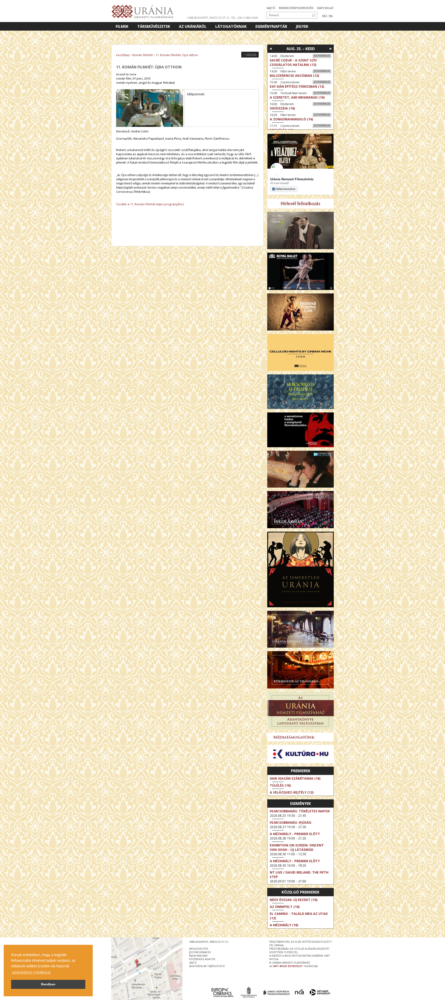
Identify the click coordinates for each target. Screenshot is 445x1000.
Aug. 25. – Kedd (300, 48)
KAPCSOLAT (325, 8)
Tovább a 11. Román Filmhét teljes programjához (150, 204)
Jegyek (302, 26)
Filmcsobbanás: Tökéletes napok (300, 811)
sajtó (193, 962)
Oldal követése (286, 189)
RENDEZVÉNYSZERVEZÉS (296, 8)
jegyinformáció (200, 952)
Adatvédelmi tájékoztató (207, 966)
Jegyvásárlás (322, 55)
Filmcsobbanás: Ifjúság (290, 822)
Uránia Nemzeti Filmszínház (292, 179)
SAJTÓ (271, 8)
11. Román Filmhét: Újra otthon (177, 55)
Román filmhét (142, 55)
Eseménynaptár (271, 26)
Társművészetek (153, 26)
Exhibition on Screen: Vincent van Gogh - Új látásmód (297, 847)
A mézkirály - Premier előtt (295, 834)
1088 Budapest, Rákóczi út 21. (208, 18)
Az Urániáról (193, 26)
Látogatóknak (231, 26)
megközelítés (198, 948)
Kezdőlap (123, 55)
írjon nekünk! (198, 955)
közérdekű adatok (202, 959)
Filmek (122, 26)
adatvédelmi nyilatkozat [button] (31, 972)
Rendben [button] (48, 984)
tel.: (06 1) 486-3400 (244, 18)
